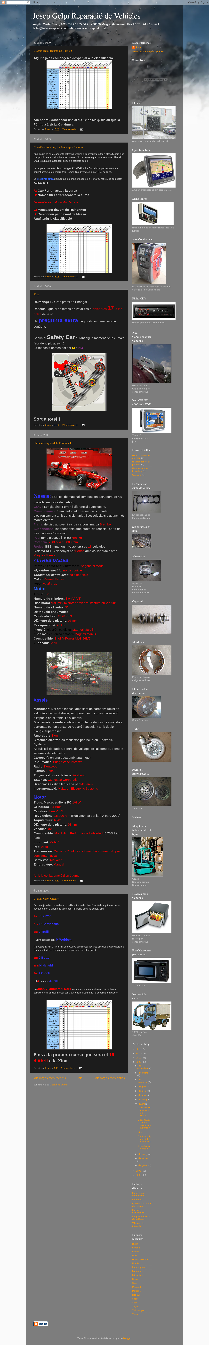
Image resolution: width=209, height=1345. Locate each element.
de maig (142, 1099)
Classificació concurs (46, 898)
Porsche (136, 1291)
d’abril (141, 1104)
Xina (36, 294)
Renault (136, 1295)
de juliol (142, 1091)
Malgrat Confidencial (138, 1211)
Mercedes (137, 1271)
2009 (139, 1062)
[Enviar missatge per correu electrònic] (81, 129)
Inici (80, 1078)
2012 (139, 1049)
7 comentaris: (69, 129)
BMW (135, 1244)
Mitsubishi (137, 1275)
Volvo (135, 1314)
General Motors (140, 1259)
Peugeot (136, 1287)
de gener (143, 1165)
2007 (139, 1175)
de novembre (142, 1067)
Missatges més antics (110, 1078)
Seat (134, 1302)
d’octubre (143, 1073)
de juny (142, 1095)
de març (143, 1154)
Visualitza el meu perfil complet (148, 51)
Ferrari (135, 1251)
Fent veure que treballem (140, 469)
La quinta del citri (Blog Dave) (141, 1217)
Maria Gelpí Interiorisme (138, 1194)
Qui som (136, 475)
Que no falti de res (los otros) (141, 1204)
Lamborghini (138, 1267)
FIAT (134, 1255)
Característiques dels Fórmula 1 (52, 443)
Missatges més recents (49, 1078)
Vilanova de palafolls (138, 1224)
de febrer (143, 1158)
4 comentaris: (69, 880)
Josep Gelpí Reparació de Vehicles (87, 15)
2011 (138, 1053)
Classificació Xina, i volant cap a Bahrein (58, 147)
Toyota (135, 1306)
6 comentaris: (68, 1068)
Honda (135, 1263)
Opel (134, 1283)
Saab (135, 1299)
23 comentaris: (70, 425)
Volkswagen (138, 1310)
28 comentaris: (70, 276)
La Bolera (137, 1199)
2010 (139, 1057)
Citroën (136, 1247)
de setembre (142, 1080)
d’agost (142, 1086)
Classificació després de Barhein (53, 51)
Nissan (135, 1279)
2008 (139, 1171)
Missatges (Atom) (58, 1084)
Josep (139, 47)
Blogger (127, 1338)
